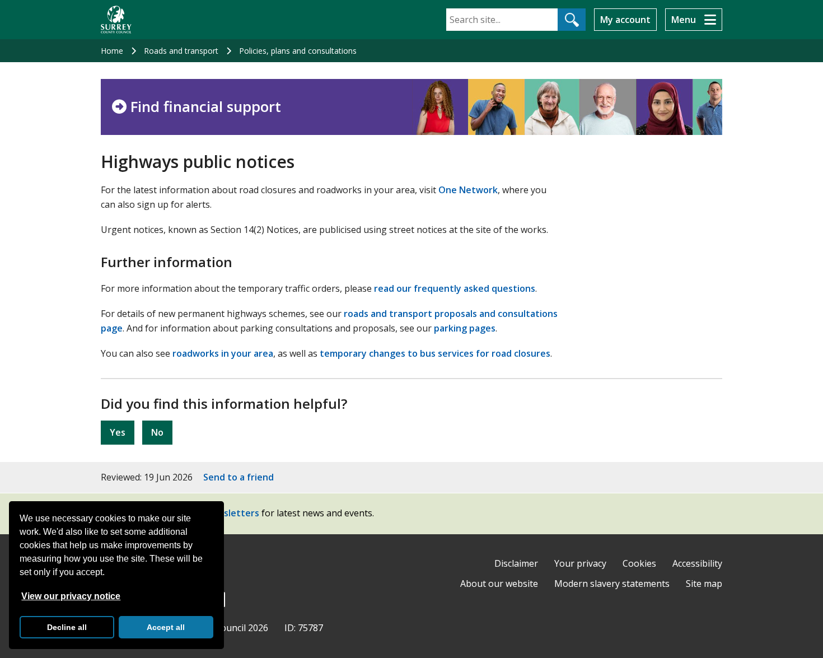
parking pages (464, 328)
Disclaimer (516, 563)
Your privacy (580, 563)
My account (625, 19)
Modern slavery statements (612, 583)
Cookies (639, 563)
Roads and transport (181, 50)
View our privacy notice (70, 596)
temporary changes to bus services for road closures (435, 353)
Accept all (166, 627)
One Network (468, 190)
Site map (704, 583)
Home (112, 50)
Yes (117, 432)
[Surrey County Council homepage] (116, 20)
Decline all (67, 627)
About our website (499, 583)
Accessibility (697, 563)
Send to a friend (238, 477)
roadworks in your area (222, 353)
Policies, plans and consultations (298, 50)
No (157, 432)
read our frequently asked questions (454, 288)
